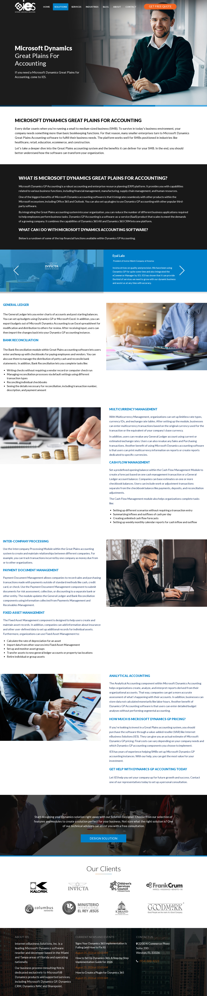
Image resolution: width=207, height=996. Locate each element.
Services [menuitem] (76, 6)
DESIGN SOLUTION (103, 838)
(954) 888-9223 (149, 961)
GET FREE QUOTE (160, 6)
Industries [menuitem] (92, 6)
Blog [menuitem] (106, 6)
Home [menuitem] (46, 6)
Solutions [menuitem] (60, 6)
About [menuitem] (117, 6)
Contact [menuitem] (130, 6)
